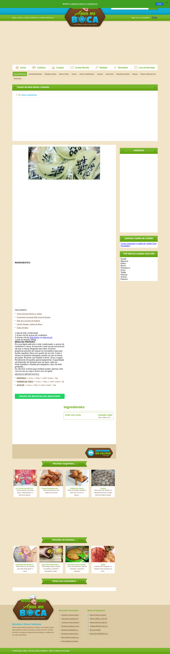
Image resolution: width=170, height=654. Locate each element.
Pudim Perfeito (22, 328)
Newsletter (123, 67)
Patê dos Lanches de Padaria (28, 321)
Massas (135, 74)
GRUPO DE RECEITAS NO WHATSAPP (39, 396)
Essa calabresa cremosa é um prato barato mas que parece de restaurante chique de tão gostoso (71, 641)
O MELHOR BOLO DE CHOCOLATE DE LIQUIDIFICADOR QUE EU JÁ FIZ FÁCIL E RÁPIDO (100, 626)
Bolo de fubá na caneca (98, 615)
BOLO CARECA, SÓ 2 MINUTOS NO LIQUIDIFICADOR (100, 619)
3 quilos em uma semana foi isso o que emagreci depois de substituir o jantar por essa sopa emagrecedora (71, 622)
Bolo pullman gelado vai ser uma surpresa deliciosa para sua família (71, 637)
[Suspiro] (103, 478)
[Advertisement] (85, 47)
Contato (60, 67)
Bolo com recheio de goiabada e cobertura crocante (77, 564)
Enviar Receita (82, 67)
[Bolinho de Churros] (77, 478)
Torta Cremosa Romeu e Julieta (29, 314)
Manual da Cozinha (123, 74)
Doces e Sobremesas (87, 74)
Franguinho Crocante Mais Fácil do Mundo (33, 317)
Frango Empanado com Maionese (51, 488)
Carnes (74, 74)
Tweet (154, 17)
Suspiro (103, 488)
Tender (103, 564)
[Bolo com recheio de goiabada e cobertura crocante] (77, 554)
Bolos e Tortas (64, 74)
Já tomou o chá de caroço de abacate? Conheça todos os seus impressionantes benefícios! (71, 615)
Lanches (100, 74)
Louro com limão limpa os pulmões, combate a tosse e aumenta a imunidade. (51, 564)
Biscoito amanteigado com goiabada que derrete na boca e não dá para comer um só (71, 630)
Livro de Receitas (147, 67)
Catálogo (41, 67)
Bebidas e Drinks (50, 74)
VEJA (159, 4)
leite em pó (47, 337)
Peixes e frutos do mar (148, 74)
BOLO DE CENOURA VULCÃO (100, 634)
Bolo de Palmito (95, 630)
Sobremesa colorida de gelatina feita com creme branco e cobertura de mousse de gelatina (71, 619)
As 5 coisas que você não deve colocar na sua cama (25, 488)
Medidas (104, 67)
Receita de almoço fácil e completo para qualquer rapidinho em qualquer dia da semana (71, 634)
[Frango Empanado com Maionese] (51, 478)
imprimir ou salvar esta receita (99, 453)
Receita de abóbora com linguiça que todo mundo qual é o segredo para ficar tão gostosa (71, 626)
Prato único (17, 78)
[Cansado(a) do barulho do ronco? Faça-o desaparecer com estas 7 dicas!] (25, 554)
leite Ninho (34, 337)
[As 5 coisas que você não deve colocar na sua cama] (25, 478)
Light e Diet (109, 74)
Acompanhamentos (35, 74)
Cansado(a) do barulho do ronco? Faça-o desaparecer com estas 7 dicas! (25, 564)
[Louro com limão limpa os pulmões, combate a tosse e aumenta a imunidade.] (51, 554)
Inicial (23, 67)
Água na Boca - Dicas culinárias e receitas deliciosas (85, 14)
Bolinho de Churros (77, 488)
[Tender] (103, 554)
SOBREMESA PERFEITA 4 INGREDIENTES (83, 4)
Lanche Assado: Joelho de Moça (29, 324)
